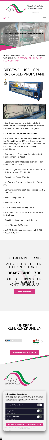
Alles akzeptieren (34, 424)
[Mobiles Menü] (44, 18)
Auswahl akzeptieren (16, 424)
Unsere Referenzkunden (24, 352)
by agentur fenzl (24, 428)
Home (6, 55)
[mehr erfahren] (11, 407)
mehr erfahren (24, 291)
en (8, 18)
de (5, 18)
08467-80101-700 (25, 273)
